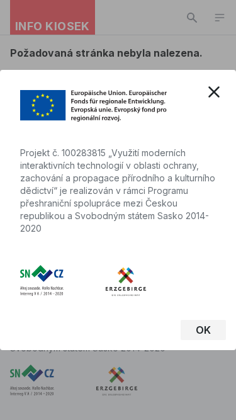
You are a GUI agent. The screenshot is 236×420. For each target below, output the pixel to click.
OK (203, 330)
